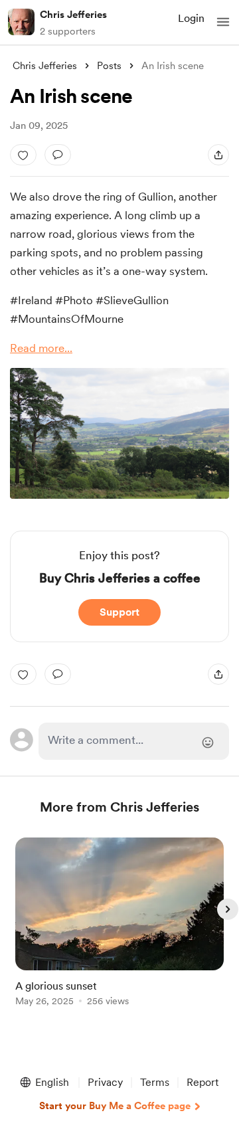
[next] (227, 909)
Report (202, 1082)
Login (191, 18)
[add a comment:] (57, 154)
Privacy (105, 1082)
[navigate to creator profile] (21, 22)
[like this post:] (23, 154)
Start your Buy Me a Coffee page (115, 1106)
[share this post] (218, 154)
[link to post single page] (119, 924)
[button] (223, 22)
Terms (154, 1082)
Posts (109, 66)
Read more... (41, 348)
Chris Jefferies (73, 15)
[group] (119, 929)
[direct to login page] (134, 741)
